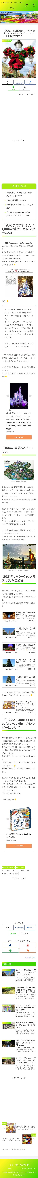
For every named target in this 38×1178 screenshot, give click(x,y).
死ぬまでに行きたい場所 (11, 873)
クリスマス (21, 867)
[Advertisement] (19, 116)
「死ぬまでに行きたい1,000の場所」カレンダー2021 (19, 194)
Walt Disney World (9, 867)
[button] (24, 88)
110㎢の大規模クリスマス (16, 200)
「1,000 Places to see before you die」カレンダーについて (18, 213)
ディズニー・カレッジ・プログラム (12, 5)
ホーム (10, 1168)
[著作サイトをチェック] (10, 945)
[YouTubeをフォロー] (27, 945)
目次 (17, 186)
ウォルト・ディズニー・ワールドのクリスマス (17, 870)
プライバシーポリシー (28, 1168)
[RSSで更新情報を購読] (27, 950)
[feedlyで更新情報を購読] (10, 950)
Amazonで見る (19, 437)
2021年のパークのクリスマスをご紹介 (20, 206)
